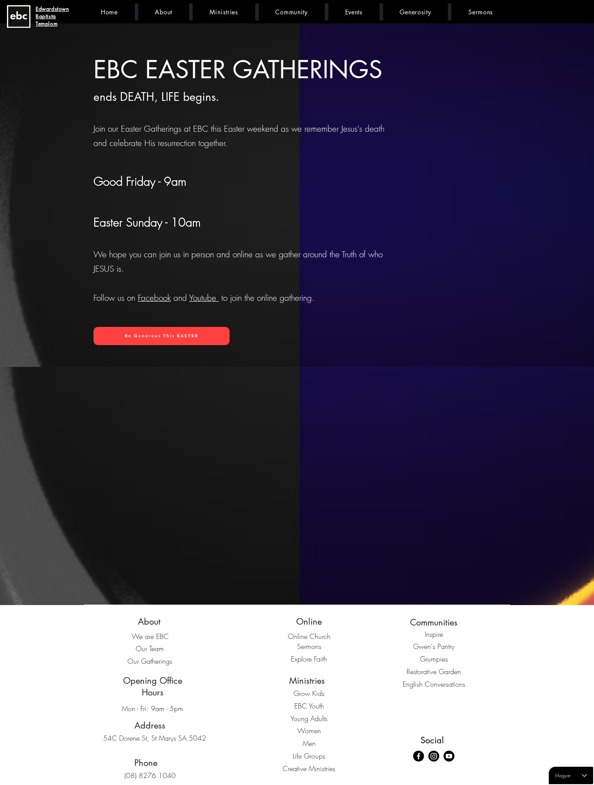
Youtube (204, 297)
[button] (163, 11)
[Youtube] (449, 756)
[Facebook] (418, 756)
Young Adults (308, 718)
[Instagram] (433, 756)
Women (309, 730)
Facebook (154, 297)
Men (309, 743)
